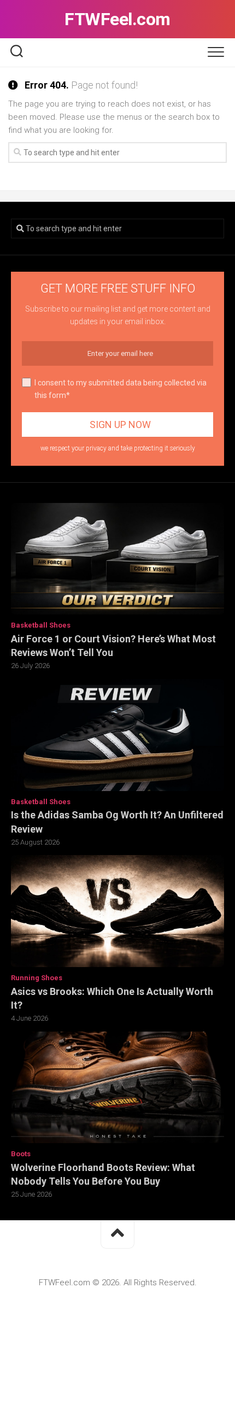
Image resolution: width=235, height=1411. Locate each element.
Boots (21, 1154)
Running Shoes (36, 978)
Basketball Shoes (40, 625)
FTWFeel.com (117, 19)
